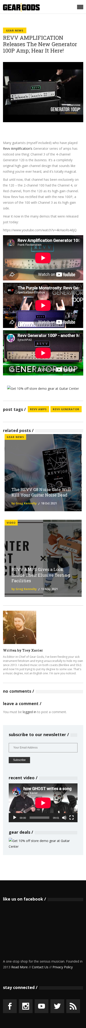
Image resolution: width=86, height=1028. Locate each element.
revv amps (38, 409)
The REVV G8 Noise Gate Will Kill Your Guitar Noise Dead (41, 492)
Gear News (14, 30)
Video (11, 522)
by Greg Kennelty (24, 503)
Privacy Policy (63, 967)
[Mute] (64, 817)
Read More (19, 967)
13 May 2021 (49, 589)
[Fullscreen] (71, 817)
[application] (43, 802)
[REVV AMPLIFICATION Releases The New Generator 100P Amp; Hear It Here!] (19, 627)
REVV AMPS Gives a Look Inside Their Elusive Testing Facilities (40, 575)
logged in (29, 712)
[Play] (14, 817)
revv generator (66, 409)
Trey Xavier (32, 650)
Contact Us (40, 967)
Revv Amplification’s (17, 148)
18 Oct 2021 (49, 503)
